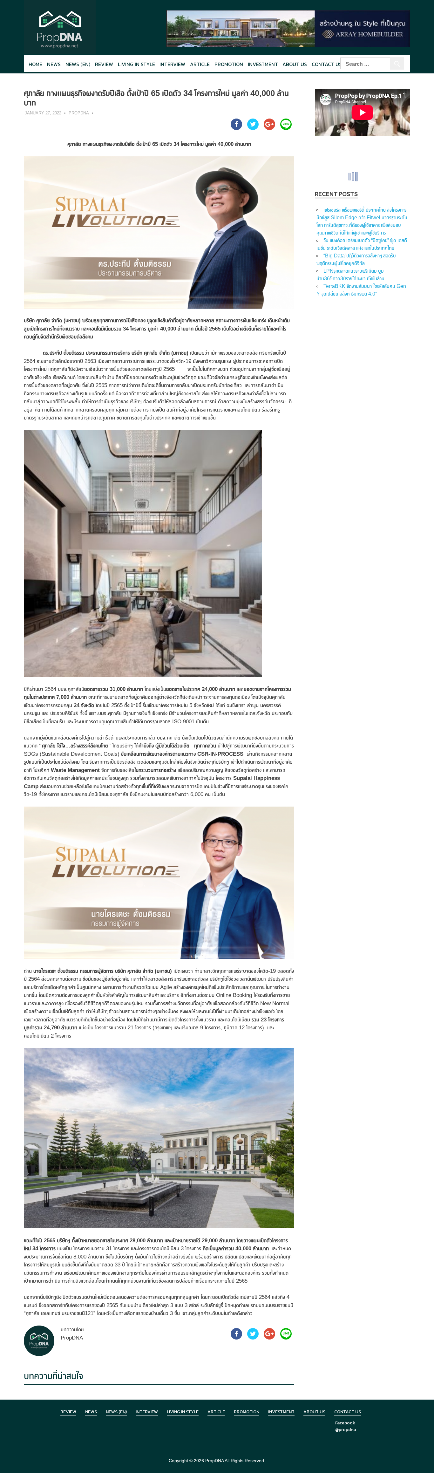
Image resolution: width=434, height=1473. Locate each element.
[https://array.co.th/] (288, 28)
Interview (172, 64)
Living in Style (183, 1411)
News (54, 64)
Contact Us (327, 64)
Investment (263, 64)
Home (35, 64)
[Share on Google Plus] (269, 128)
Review (104, 64)
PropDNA (79, 113)
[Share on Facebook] (236, 128)
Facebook (345, 1423)
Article (200, 64)
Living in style (136, 64)
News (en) (77, 64)
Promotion (228, 64)
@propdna (345, 1429)
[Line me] (286, 128)
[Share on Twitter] (253, 128)
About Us (294, 64)
